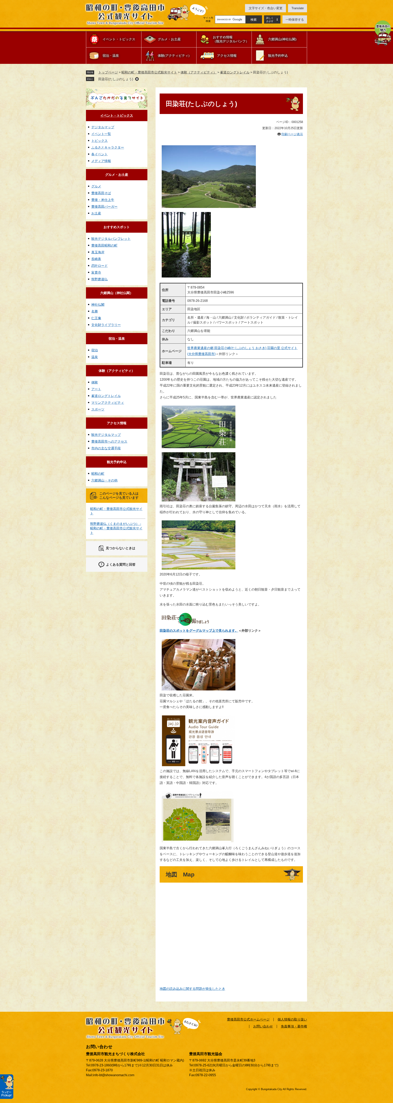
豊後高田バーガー (104, 206)
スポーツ (97, 409)
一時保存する (295, 19)
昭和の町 (97, 473)
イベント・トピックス (119, 39)
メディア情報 (101, 161)
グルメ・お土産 (169, 39)
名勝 (94, 311)
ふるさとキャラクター (107, 147)
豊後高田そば (101, 193)
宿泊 (94, 350)
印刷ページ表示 (292, 134)
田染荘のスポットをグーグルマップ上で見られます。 (199, 630)
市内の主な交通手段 (106, 448)
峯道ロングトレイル (235, 72)
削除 (137, 79)
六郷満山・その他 (104, 480)
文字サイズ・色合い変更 (265, 8)
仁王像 (96, 318)
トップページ (108, 72)
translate (297, 8)
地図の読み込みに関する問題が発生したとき (192, 988)
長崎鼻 (96, 259)
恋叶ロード (99, 265)
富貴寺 (96, 272)
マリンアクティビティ (107, 402)
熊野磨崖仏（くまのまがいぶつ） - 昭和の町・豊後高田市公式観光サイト (116, 528)
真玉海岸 (97, 252)
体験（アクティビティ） (199, 72)
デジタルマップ (102, 127)
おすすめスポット (117, 227)
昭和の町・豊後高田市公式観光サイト (149, 72)
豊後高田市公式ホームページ (248, 1019)
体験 (94, 382)
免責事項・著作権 (294, 1026)
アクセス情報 (227, 55)
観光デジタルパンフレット (111, 238)
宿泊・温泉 (111, 55)
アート (96, 389)
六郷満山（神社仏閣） (116, 293)
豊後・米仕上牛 (102, 200)
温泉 (94, 357)
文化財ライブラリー (106, 325)
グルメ (96, 186)
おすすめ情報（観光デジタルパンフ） (231, 39)
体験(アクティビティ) (173, 55)
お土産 (96, 213)
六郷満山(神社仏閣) (282, 39)
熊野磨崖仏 (99, 279)
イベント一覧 (101, 134)
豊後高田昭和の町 (104, 245)
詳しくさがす (269, 20)
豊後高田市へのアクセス (109, 441)
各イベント (99, 154)
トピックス (99, 140)
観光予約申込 (278, 55)
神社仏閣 (97, 304)
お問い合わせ (263, 1026)
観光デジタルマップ (106, 434)
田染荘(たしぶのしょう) (115, 79)
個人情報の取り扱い (292, 1019)
